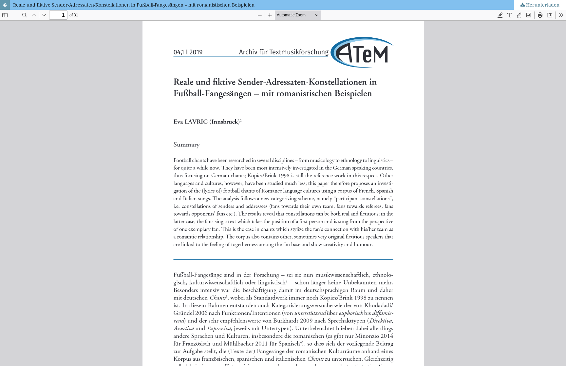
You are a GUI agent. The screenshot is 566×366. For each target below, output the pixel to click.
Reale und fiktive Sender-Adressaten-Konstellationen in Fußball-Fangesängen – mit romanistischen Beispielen (134, 5)
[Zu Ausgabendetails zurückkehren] (5, 5)
